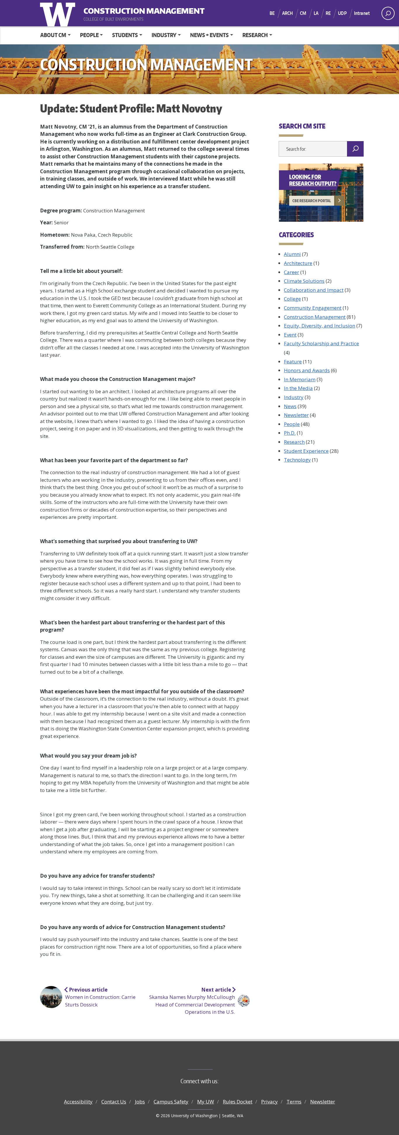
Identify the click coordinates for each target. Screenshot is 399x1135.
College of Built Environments (211, 1059)
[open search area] (388, 13)
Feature (293, 361)
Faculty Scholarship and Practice (321, 343)
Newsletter (296, 415)
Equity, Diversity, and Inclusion (319, 325)
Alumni (292, 254)
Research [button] (255, 35)
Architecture (298, 263)
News (290, 406)
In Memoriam (299, 379)
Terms (294, 1101)
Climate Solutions (304, 281)
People (292, 424)
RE (328, 13)
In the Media (298, 388)
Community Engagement (312, 307)
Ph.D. (290, 432)
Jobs (140, 1101)
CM (303, 13)
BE (272, 13)
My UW (205, 1101)
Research (294, 442)
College (292, 298)
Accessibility (78, 1101)
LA (316, 13)
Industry (293, 397)
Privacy (269, 1101)
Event (290, 334)
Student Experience (306, 451)
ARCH (287, 13)
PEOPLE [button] (89, 35)
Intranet (362, 13)
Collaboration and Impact (314, 290)
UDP (342, 13)
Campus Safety (171, 1101)
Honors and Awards (307, 370)
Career (291, 272)
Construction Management (120, 8)
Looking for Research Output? (312, 180)
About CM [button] (53, 35)
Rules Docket (237, 1101)
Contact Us (113, 1101)
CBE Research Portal (311, 200)
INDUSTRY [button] (164, 35)
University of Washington (59, 13)
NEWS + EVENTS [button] (209, 35)
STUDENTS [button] (125, 35)
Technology (297, 459)
